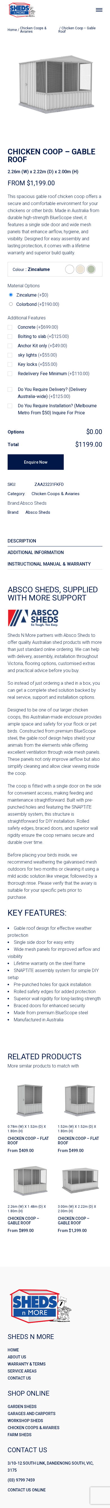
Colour (18, 270)
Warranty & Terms (27, 1364)
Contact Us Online (27, 1490)
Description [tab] (22, 541)
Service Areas (22, 1371)
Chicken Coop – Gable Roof (23, 1220)
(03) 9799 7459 (21, 1480)
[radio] (69, 269)
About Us (17, 1357)
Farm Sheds (20, 1435)
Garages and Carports (32, 1413)
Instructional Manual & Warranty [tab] (49, 564)
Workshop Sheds (25, 1420)
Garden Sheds (22, 1406)
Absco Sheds (33, 503)
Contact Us (19, 1378)
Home (12, 30)
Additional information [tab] (36, 552)
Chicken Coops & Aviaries (33, 29)
